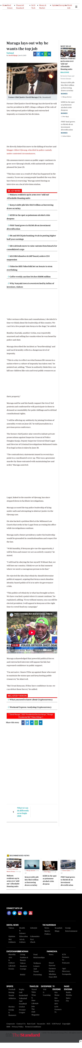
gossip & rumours (12, 1012)
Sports (47, 931)
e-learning (46, 993)
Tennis (11, 995)
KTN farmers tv (65, 957)
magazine (35, 1015)
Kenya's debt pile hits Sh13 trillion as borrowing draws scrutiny (67, 88)
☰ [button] (76, 6)
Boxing (11, 992)
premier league (22, 1011)
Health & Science (22, 930)
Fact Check (32, 940)
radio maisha (69, 993)
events (11, 969)
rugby (21, 989)
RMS (8, 1027)
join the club (33, 1009)
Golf (20, 992)
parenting (37, 974)
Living (22, 954)
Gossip (68, 928)
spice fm (68, 999)
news (51, 954)
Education (23, 936)
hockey (11, 1007)
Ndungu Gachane (67, 97)
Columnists (34, 936)
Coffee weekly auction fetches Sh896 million (30, 276)
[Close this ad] (80, 1041)
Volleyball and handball (22, 1001)
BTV (56, 1004)
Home (4, 5)
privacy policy (17, 1027)
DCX (48, 1024)
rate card (31, 1024)
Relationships (38, 957)
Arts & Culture (22, 940)
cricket (22, 1007)
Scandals (58, 928)
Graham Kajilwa (67, 136)
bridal (22, 974)
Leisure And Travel (36, 968)
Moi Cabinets (12, 940)
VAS (44, 989)
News (46, 928)
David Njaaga (13, 55)
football (11, 989)
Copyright (66, 1024)
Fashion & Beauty (24, 958)
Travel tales (34, 990)
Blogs (57, 931)
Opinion (55, 5)
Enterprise (63, 5)
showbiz (11, 954)
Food (35, 954)
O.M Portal (56, 1024)
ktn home (56, 993)
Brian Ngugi (66, 116)
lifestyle (11, 966)
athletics (12, 998)
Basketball (22, 995)
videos (11, 928)
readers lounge (23, 967)
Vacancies (41, 1024)
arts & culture (11, 960)
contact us (21, 1024)
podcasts (66, 963)
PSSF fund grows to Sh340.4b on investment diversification (68, 127)
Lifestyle (33, 928)
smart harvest (52, 964)
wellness (37, 963)
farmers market (52, 969)
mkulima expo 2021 (53, 975)
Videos (23, 963)
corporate (10, 1024)
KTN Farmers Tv (57, 1009)
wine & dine (34, 997)
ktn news (56, 999)
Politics (47, 934)
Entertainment (68, 931)
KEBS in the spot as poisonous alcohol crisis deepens (68, 107)
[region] (41, 1045)
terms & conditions (33, 1027)
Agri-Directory (66, 969)
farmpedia (66, 974)
